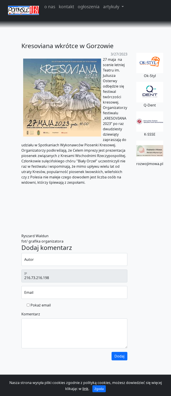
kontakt (66, 7)
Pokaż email (41, 305)
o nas (49, 7)
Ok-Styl (150, 75)
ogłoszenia (89, 7)
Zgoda (99, 389)
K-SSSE (149, 134)
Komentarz (30, 314)
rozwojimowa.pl (149, 163)
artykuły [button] (111, 7)
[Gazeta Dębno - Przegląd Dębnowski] (23, 10)
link (85, 388)
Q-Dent (150, 105)
